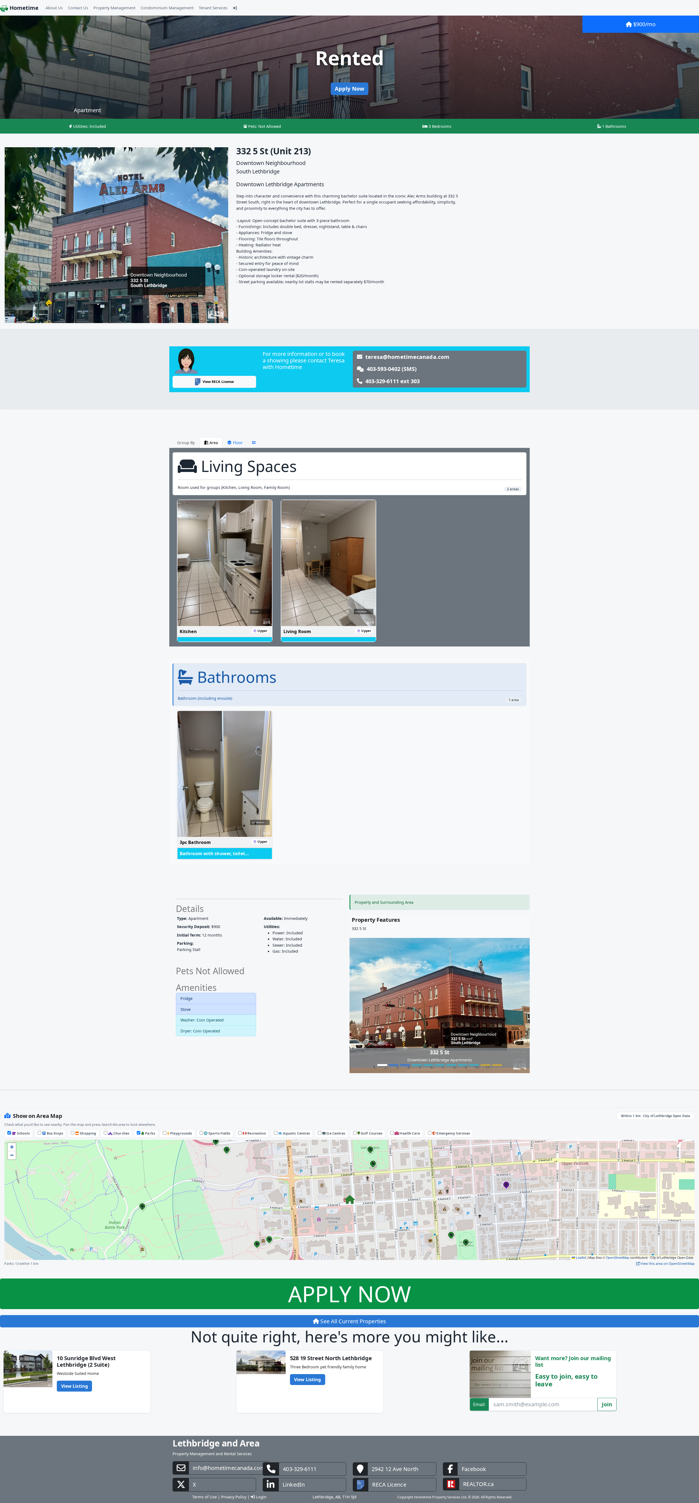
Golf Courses (371, 1118)
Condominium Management (167, 7)
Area (213, 442)
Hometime (23, 7)
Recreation (256, 1118)
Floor (237, 442)
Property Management (114, 7)
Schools (23, 1118)
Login (260, 1481)
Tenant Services (213, 7)
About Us (54, 7)
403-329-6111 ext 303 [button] (391, 381)
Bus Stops (54, 1118)
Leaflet (580, 1242)
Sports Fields (219, 1118)
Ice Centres (335, 1118)
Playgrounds (180, 1118)
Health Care (409, 1118)
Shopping (87, 1118)
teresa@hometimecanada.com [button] (405, 357)
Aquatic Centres (296, 1118)
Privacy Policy (233, 1481)
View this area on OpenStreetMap (667, 1248)
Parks (149, 1118)
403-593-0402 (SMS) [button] (390, 369)
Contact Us (78, 7)
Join (607, 1389)
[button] (349, 1184)
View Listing (74, 1371)
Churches (120, 1118)
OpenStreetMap (617, 1242)
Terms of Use (204, 1481)
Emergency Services (453, 1118)
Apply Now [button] (349, 88)
